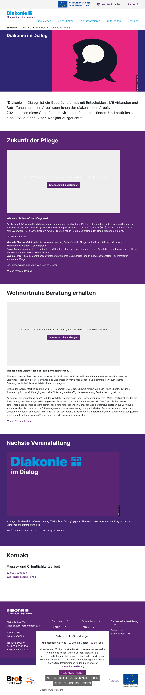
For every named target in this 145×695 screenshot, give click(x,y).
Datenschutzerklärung (72, 666)
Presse (85, 626)
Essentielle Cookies (55, 643)
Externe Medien (80, 643)
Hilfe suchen (43, 20)
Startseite (57, 621)
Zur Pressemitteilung (21, 270)
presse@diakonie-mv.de (23, 576)
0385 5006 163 (18, 572)
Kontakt (56, 626)
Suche (131, 4)
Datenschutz (88, 621)
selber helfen (66, 20)
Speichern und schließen (72, 683)
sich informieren (90, 20)
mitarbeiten (114, 20)
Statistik (98, 643)
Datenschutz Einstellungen (63, 184)
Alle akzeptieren (72, 672)
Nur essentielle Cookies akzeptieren (72, 677)
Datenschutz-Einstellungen (118, 632)
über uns (133, 20)
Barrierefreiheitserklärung (124, 621)
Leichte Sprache (110, 4)
